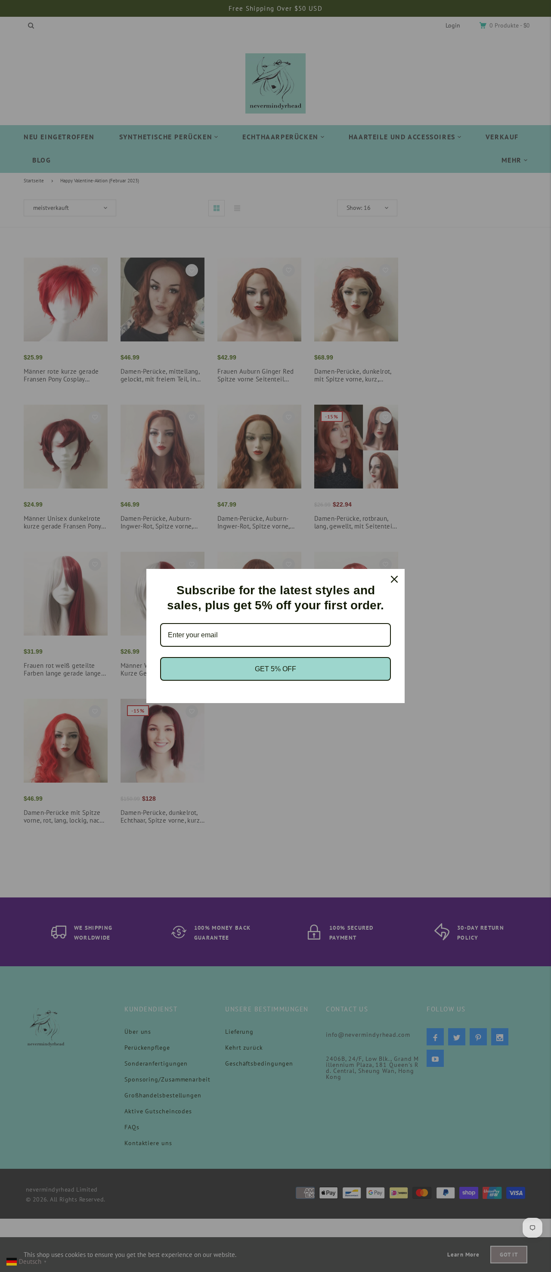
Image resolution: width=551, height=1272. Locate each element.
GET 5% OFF (275, 669)
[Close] (394, 579)
